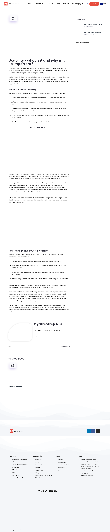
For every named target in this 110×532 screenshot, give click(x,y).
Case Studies (40, 4)
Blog (58, 4)
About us (50, 4)
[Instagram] (98, 431)
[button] (87, 4)
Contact (66, 4)
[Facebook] (93, 431)
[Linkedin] (89, 431)
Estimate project (77, 4)
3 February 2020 (89, 34)
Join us (94, 4)
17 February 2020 (89, 26)
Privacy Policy (55, 530)
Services (29, 4)
